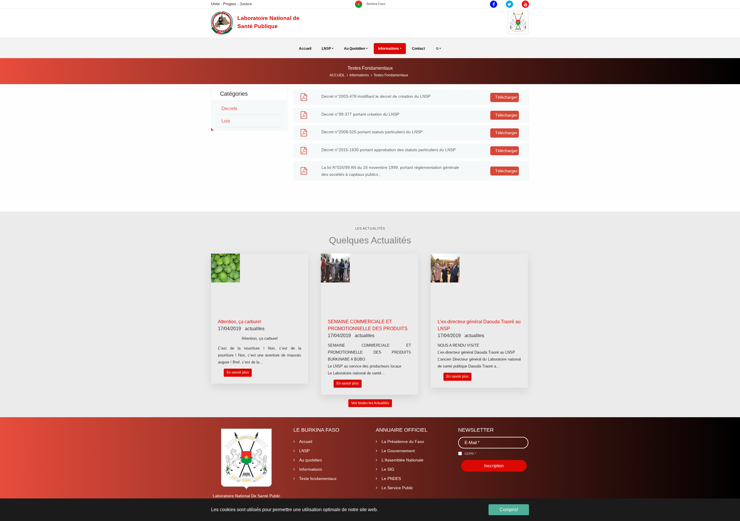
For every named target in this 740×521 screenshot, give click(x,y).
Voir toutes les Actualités (370, 403)
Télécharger (505, 97)
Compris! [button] (509, 509)
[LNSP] (222, 23)
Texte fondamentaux (317, 478)
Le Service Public (397, 487)
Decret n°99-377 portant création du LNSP (360, 114)
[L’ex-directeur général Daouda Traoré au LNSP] (445, 267)
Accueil (305, 441)
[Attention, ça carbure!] (225, 267)
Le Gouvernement (398, 450)
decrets (229, 108)
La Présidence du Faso (403, 441)
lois (225, 121)
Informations (310, 469)
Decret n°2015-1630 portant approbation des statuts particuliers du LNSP (388, 149)
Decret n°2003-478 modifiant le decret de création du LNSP (375, 96)
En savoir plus (238, 372)
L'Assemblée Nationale (402, 460)
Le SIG (388, 469)
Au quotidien (310, 460)
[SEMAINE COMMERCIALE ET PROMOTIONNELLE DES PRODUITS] (335, 267)
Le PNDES (391, 478)
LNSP (304, 450)
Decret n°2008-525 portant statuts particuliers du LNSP (371, 132)
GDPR (470, 453)
